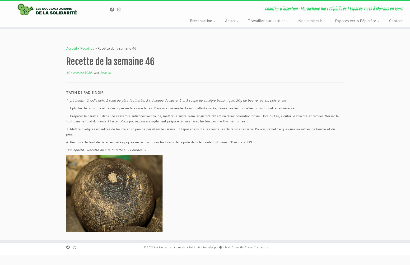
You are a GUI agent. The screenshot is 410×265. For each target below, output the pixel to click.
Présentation (201, 20)
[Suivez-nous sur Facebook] (113, 9)
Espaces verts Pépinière (356, 20)
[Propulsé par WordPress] (220, 247)
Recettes (87, 48)
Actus (230, 20)
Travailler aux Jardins (267, 20)
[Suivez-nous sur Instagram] (120, 9)
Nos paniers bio (312, 20)
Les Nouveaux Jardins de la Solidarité (177, 247)
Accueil (71, 48)
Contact (396, 20)
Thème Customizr (255, 247)
